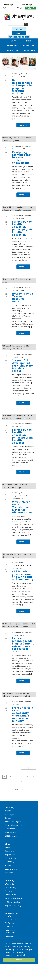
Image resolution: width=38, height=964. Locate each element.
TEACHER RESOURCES (19, 36)
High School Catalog (13, 905)
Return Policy (10, 895)
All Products (29, 50)
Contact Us (30, 8)
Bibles (13, 41)
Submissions (10, 829)
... (27, 781)
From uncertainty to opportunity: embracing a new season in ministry (22, 714)
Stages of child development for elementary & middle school (22, 366)
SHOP (19, 33)
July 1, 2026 (19, 426)
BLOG (19, 29)
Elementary (12, 45)
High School (12, 50)
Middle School (29, 45)
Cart (17, 8)
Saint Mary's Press (19, 74)
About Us (8, 811)
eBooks (8, 865)
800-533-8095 (10, 919)
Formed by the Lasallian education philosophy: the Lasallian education (22, 228)
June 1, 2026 (19, 499)
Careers (8, 818)
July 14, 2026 (20, 357)
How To (28, 287)
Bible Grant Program (13, 821)
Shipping (8, 891)
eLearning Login (26, 5)
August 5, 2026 (20, 149)
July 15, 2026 (20, 290)
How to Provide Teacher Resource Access (22, 297)
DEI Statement (10, 836)
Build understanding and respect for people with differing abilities (22, 86)
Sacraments (9, 851)
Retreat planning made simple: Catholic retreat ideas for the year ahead (23, 644)
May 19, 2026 (20, 635)
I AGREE (19, 960)
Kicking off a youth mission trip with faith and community (22, 575)
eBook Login (8, 5)
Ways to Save (10, 884)
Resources (29, 74)
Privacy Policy (20, 955)
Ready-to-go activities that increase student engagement (22, 157)
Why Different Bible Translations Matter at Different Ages (22, 507)
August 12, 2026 (20, 77)
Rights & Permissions (13, 825)
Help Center (10, 936)
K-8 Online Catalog (12, 902)
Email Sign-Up (10, 814)
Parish (28, 41)
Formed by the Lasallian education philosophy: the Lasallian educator (22, 436)
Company (10, 807)
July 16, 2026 (20, 218)
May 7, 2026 (19, 704)
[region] (19, 951)
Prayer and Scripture (19, 496)
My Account (7, 8)
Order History (10, 887)
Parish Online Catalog (13, 898)
